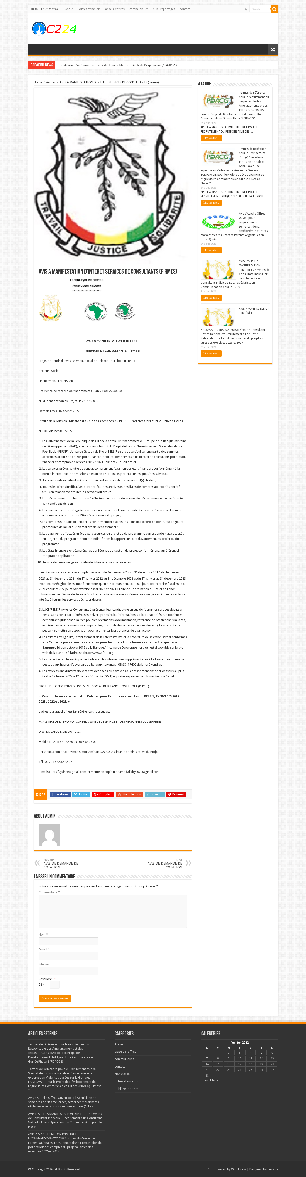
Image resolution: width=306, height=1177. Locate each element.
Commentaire (49, 892)
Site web (44, 964)
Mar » (214, 1080)
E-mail (44, 949)
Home (38, 82)
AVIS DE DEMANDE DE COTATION (61, 863)
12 (261, 1058)
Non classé (122, 1074)
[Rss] (246, 9)
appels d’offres (115, 9)
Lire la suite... (211, 138)
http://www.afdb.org (98, 653)
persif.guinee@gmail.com (68, 772)
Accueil (69, 9)
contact (185, 9)
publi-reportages (164, 9)
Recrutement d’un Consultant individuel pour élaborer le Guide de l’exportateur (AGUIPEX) (117, 65)
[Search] (274, 9)
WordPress (238, 1169)
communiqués (138, 9)
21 (207, 1070)
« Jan (204, 1080)
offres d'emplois (126, 1081)
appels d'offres (125, 1051)
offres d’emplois (89, 9)
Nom (43, 934)
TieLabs (272, 1169)
